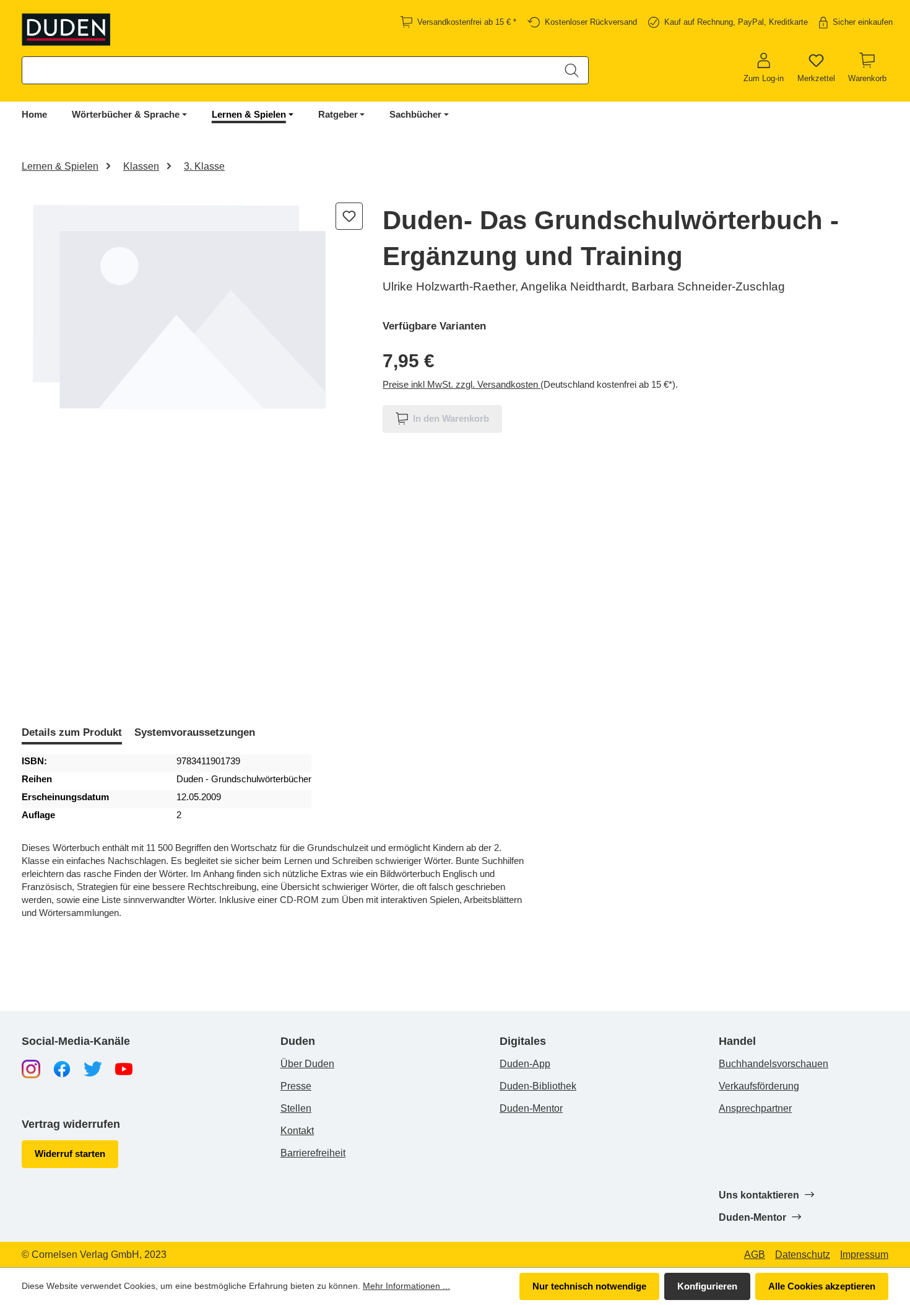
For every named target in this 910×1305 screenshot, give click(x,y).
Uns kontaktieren (760, 1195)
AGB (754, 1255)
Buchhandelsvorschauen (773, 1063)
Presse (295, 1086)
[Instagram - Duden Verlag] (31, 1068)
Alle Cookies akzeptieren (821, 1286)
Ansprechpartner (755, 1108)
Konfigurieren (707, 1286)
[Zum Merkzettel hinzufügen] (349, 216)
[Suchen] (571, 70)
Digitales (523, 1041)
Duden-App (525, 1063)
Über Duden (307, 1063)
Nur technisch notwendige (589, 1286)
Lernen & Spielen (249, 114)
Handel (737, 1041)
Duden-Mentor (531, 1108)
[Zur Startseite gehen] (66, 29)
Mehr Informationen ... (406, 1286)
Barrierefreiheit (312, 1153)
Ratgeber (338, 114)
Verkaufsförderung (759, 1086)
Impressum (864, 1255)
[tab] (72, 733)
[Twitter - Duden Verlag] (93, 1068)
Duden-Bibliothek (538, 1086)
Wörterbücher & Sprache (126, 114)
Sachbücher (415, 114)
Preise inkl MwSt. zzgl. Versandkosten (461, 384)
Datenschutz (802, 1255)
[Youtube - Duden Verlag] (124, 1068)
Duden (297, 1041)
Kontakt (297, 1130)
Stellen (295, 1108)
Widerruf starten (70, 1153)
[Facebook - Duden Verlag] (62, 1068)
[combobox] (289, 70)
